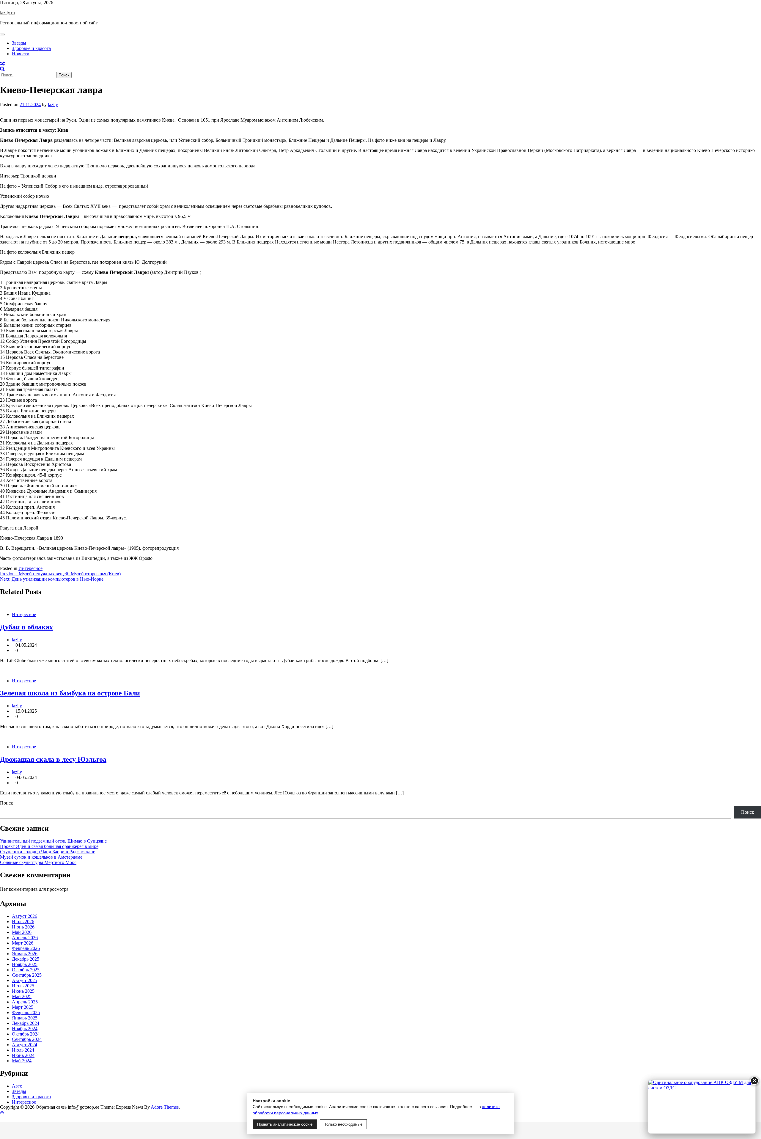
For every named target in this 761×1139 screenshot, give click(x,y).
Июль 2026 (23, 921)
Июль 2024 (23, 1049)
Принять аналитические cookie (284, 1124)
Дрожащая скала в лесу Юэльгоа (53, 759)
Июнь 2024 (23, 1055)
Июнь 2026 (23, 926)
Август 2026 (24, 916)
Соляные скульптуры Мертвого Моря (38, 862)
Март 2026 (22, 942)
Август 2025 (24, 980)
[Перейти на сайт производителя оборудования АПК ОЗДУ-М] (701, 1106)
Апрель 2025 (25, 1001)
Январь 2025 (24, 1017)
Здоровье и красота (31, 48)
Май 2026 (22, 932)
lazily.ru (7, 12)
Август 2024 (24, 1044)
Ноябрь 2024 (24, 1028)
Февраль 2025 (26, 1012)
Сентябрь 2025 (27, 975)
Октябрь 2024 (26, 1033)
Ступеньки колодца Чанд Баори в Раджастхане (47, 851)
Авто (17, 1085)
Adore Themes (165, 1107)
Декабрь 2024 (25, 1023)
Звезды (19, 42)
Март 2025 (22, 1007)
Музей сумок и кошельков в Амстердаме (41, 857)
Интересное (30, 568)
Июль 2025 (23, 985)
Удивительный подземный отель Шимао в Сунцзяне (53, 840)
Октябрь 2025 (26, 969)
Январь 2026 (24, 953)
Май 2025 (22, 996)
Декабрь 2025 (25, 959)
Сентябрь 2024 (27, 1039)
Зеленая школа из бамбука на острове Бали (70, 693)
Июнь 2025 (23, 991)
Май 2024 (22, 1060)
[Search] (2, 69)
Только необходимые (343, 1124)
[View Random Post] (2, 63)
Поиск (6, 802)
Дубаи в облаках (26, 627)
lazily (53, 104)
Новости (20, 53)
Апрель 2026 (25, 937)
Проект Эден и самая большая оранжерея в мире (49, 846)
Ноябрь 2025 (24, 964)
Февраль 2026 (26, 948)
